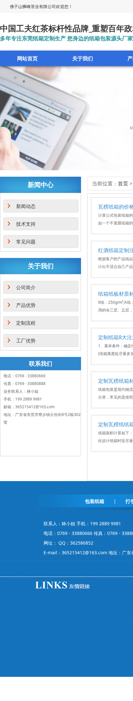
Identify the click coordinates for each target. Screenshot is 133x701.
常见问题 (26, 241)
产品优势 (26, 305)
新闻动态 (26, 206)
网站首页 (27, 58)
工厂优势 (26, 340)
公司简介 (26, 287)
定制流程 (26, 323)
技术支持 (26, 224)
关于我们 (82, 58)
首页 (123, 183)
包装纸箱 (94, 501)
